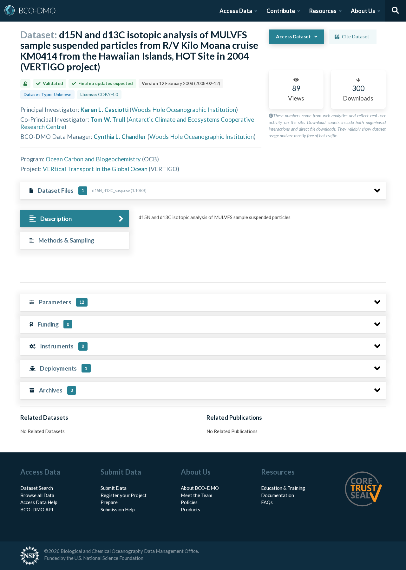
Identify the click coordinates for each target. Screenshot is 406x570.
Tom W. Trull (107, 119)
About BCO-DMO (200, 488)
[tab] (74, 218)
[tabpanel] (260, 220)
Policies (189, 502)
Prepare (109, 502)
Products (190, 509)
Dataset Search (36, 488)
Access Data (235, 10)
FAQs (267, 502)
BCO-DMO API (36, 509)
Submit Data (114, 488)
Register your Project (124, 495)
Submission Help (118, 509)
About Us (363, 10)
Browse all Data (37, 495)
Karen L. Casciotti (104, 109)
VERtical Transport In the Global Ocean (95, 168)
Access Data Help (38, 502)
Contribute (280, 10)
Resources (323, 10)
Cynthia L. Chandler (120, 136)
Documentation (277, 495)
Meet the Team (196, 495)
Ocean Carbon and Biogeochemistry (93, 159)
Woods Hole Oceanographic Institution (184, 109)
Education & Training (283, 488)
